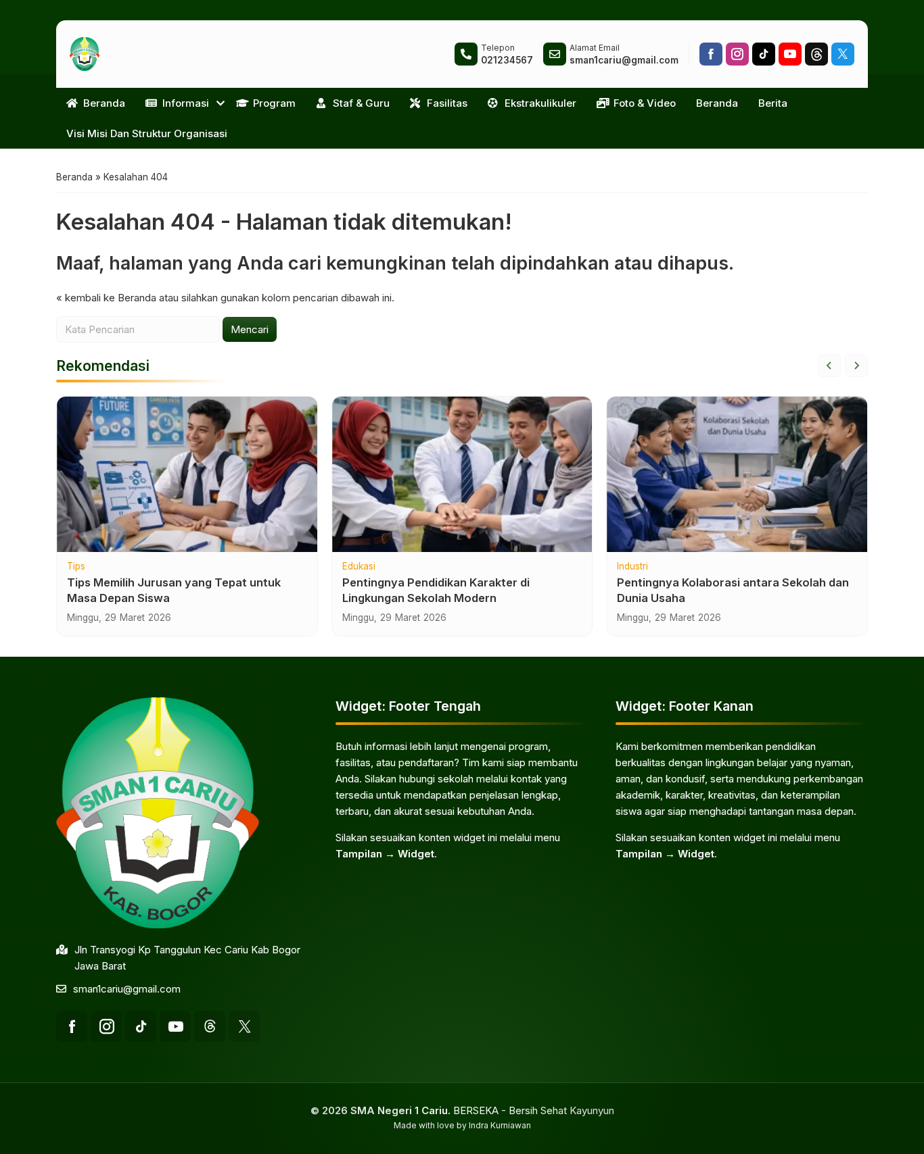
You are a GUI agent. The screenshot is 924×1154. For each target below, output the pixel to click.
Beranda (104, 103)
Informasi (185, 103)
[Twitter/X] (842, 54)
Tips (76, 567)
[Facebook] (710, 54)
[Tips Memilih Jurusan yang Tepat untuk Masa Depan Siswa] (187, 474)
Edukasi (358, 567)
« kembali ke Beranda (106, 297)
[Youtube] (790, 54)
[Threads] (816, 54)
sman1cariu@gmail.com (127, 988)
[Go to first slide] (856, 365)
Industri (632, 567)
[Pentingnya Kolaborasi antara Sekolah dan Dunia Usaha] (737, 474)
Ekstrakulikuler (540, 103)
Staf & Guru (361, 103)
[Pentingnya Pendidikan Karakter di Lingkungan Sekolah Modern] (462, 474)
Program (274, 103)
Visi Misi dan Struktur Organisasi (146, 133)
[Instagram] (737, 54)
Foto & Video (645, 103)
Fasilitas (447, 103)
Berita (772, 103)
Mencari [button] (250, 329)
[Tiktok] (763, 54)
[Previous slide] (829, 365)
